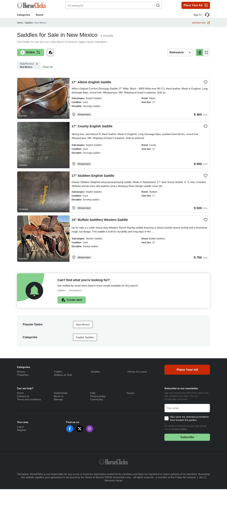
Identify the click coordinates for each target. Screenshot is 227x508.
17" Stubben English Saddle (93, 175)
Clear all (47, 66)
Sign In (197, 14)
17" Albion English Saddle (91, 82)
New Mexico (27, 65)
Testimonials (60, 393)
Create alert (74, 299)
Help (92, 393)
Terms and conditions (29, 399)
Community (96, 399)
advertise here (199, 23)
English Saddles (85, 337)
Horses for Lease (137, 371)
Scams (130, 393)
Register (21, 430)
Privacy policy (98, 396)
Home (20, 23)
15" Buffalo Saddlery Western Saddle (100, 220)
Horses (21, 371)
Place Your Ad (193, 5)
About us (58, 396)
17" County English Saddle (92, 126)
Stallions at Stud (63, 374)
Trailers (58, 371)
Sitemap (58, 399)
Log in (20, 426)
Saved (39, 14)
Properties (23, 374)
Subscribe (187, 437)
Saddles (29, 23)
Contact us (23, 396)
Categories (23, 14)
